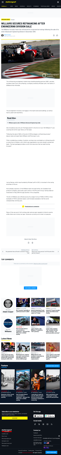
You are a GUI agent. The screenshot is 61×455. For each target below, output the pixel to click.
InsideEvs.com (5, 433)
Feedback (35, 432)
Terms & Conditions (22, 450)
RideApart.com (5, 445)
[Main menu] (2, 2)
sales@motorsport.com (38, 440)
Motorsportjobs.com (6, 438)
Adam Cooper (7, 34)
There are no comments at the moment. (30, 263)
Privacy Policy (38, 450)
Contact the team (37, 437)
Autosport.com (5, 441)
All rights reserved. (37, 452)
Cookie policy (31, 450)
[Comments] (57, 35)
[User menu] (58, 2)
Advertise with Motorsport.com (40, 435)
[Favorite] (53, 35)
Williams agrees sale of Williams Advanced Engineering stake (24, 122)
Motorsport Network (27, 452)
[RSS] (51, 424)
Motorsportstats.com (7, 443)
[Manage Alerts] (32, 242)
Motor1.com (4, 436)
